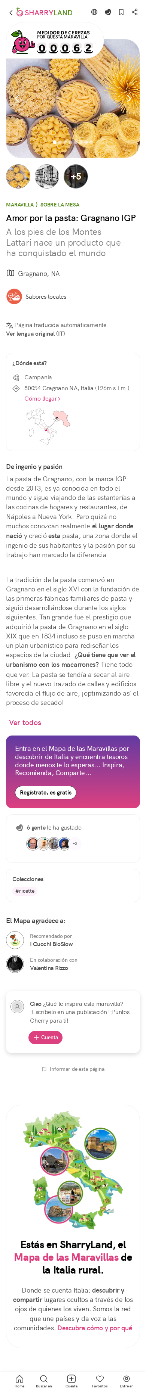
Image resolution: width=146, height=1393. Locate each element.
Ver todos (25, 723)
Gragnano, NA (39, 273)
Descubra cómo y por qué (94, 1328)
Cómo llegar (40, 398)
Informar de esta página (77, 1069)
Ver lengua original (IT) (35, 333)
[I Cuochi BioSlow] (15, 940)
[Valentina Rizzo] (15, 964)
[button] (18, 176)
